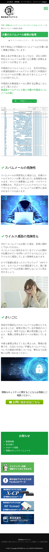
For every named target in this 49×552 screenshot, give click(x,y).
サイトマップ (36, 2)
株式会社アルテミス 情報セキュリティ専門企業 (9, 11)
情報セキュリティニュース (18, 450)
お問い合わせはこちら (26, 402)
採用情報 (16, 2)
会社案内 (10, 2)
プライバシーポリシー (24, 542)
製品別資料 (44, 542)
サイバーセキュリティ (20, 40)
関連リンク (36, 542)
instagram (44, 2)
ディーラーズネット (26, 2)
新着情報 (10, 441)
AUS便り (10, 444)
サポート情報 (12, 447)
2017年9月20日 (41, 40)
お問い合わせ (12, 542)
